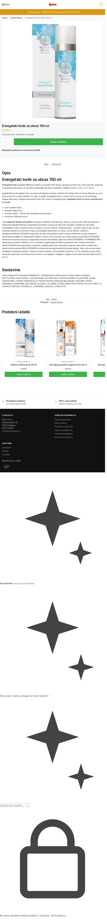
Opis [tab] (46, 164)
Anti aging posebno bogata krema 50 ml (68, 333)
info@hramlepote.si (11, 399)
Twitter (5, 419)
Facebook (6, 415)
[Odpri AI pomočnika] (1, 442)
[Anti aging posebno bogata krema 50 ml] (68, 306)
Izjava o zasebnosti (63, 398)
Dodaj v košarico (58, 141)
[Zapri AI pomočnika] (1, 554)
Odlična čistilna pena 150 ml (23, 333)
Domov (5, 18)
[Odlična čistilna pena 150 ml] (23, 306)
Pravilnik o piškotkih (64, 394)
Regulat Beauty (16, 18)
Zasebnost (44, 883)
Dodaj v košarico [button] (24, 342)
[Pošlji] (29, 774)
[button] (101, 4)
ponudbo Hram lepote (84, 188)
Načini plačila (61, 391)
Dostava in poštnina (64, 405)
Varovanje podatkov (64, 402)
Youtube (6, 423)
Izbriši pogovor (58, 883)
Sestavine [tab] (56, 164)
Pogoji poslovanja (63, 387)
